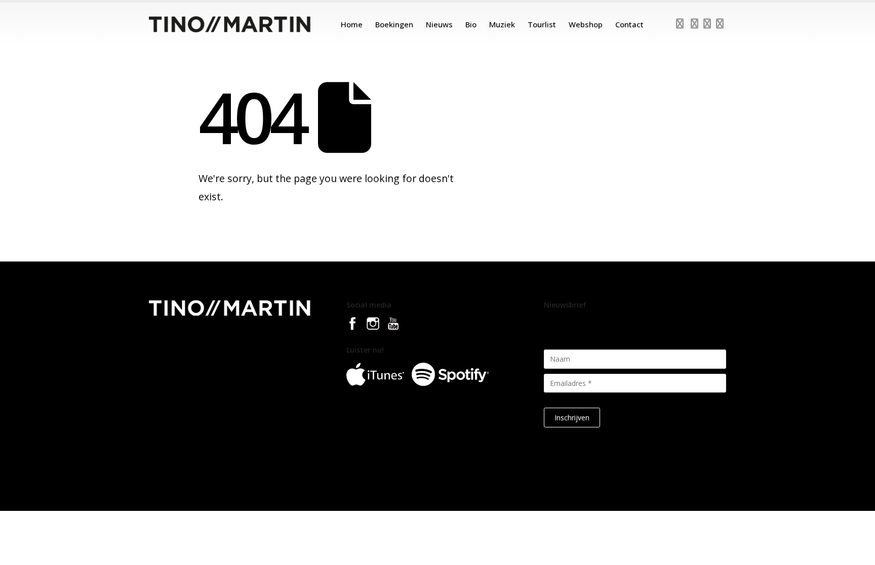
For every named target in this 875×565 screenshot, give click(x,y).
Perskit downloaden (432, 489)
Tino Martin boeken (366, 489)
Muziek (502, 24)
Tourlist (542, 24)
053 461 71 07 (180, 379)
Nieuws (439, 24)
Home (352, 24)
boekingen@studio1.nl (192, 391)
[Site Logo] (229, 24)
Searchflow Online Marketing (574, 489)
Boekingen (394, 24)
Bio (470, 24)
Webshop (586, 24)
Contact (629, 24)
